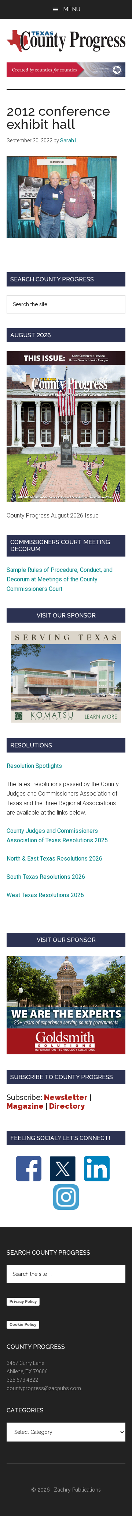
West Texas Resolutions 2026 (45, 895)
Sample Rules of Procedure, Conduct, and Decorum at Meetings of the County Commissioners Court (60, 579)
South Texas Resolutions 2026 (46, 876)
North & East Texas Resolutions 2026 (55, 858)
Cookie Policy (23, 1324)
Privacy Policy (23, 1301)
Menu (71, 9)
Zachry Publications (77, 1490)
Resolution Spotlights (34, 765)
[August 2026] (66, 426)
